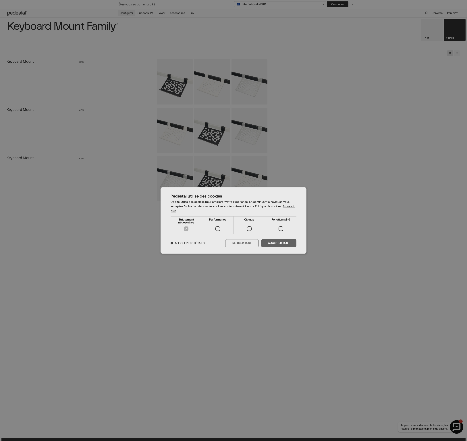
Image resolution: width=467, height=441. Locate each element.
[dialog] (233, 220)
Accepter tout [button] (279, 243)
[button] (187, 243)
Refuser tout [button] (242, 243)
